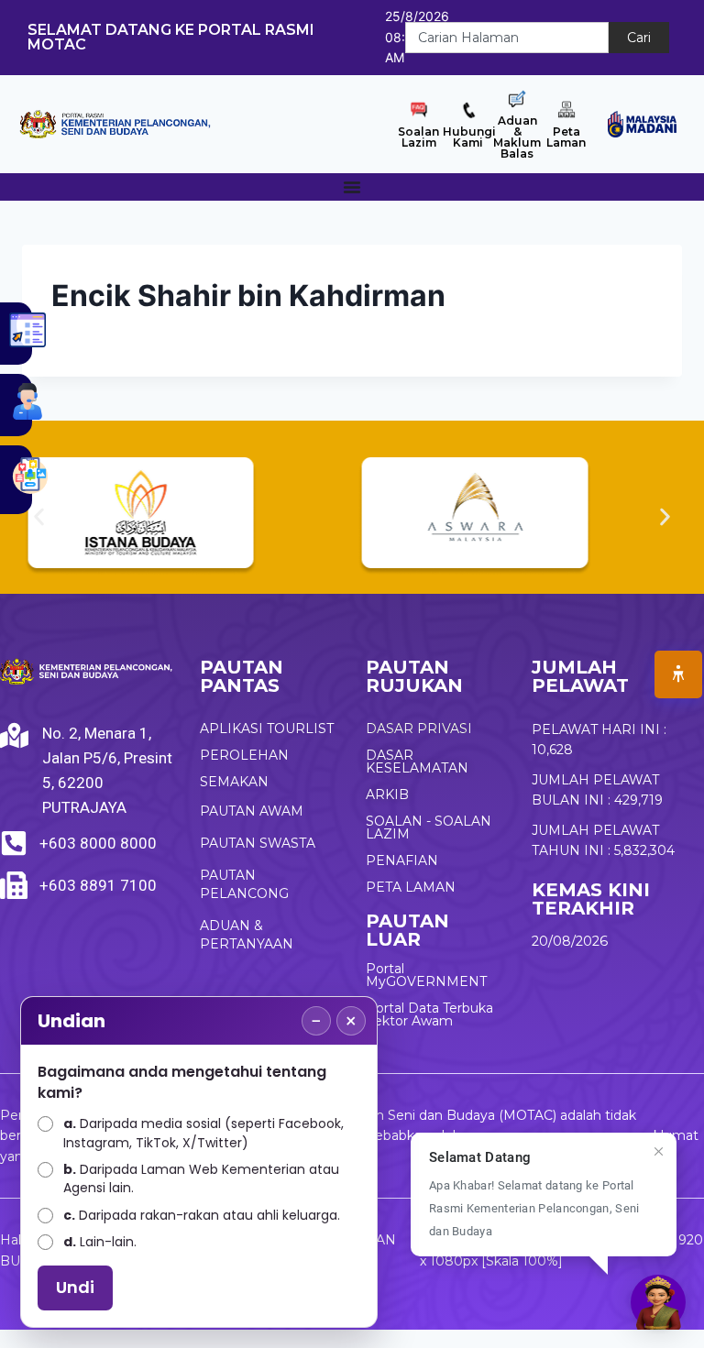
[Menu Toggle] (352, 187)
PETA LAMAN (411, 887)
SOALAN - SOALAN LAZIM (428, 827)
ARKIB (387, 794)
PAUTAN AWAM (251, 811)
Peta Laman (566, 137)
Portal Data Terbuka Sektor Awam (429, 1014)
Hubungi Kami (469, 137)
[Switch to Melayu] (695, 50)
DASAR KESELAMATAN (417, 761)
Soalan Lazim (418, 137)
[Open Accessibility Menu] (678, 674)
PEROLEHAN (244, 755)
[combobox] (507, 37)
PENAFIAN (402, 860)
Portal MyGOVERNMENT (426, 975)
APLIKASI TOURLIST (267, 728)
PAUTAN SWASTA (257, 843)
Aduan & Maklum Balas (517, 137)
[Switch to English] (695, 25)
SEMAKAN (234, 781)
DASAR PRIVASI (419, 728)
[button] (39, 516)
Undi (75, 1287)
